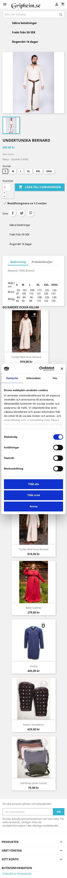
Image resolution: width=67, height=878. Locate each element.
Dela (12, 213)
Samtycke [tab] (12, 378)
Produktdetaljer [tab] (42, 262)
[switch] (58, 447)
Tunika (33, 666)
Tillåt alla (33, 484)
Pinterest (30, 213)
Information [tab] (33, 378)
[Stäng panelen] (62, 368)
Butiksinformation (17, 868)
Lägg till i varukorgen (40, 187)
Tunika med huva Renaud (26, 357)
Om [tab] (55, 378)
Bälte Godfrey (33, 607)
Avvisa (33, 506)
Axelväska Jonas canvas (33, 783)
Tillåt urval (33, 495)
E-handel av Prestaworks (17, 873)
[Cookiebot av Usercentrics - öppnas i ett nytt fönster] (40, 368)
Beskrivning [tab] (18, 262)
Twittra (21, 213)
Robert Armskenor (33, 724)
